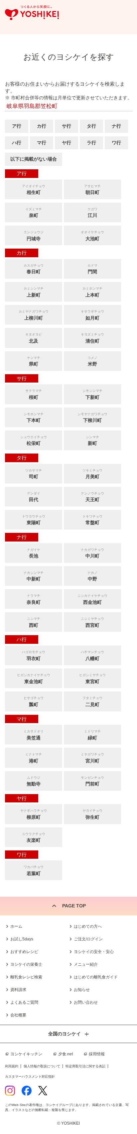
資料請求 (18, 989)
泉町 (33, 212)
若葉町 (34, 870)
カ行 (41, 126)
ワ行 (116, 142)
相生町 (33, 189)
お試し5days (21, 939)
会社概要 (18, 1015)
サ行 (66, 126)
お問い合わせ (86, 1002)
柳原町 (33, 814)
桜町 (33, 394)
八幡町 (92, 655)
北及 (33, 338)
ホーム (16, 926)
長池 (33, 553)
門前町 (92, 781)
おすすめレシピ (24, 951)
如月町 (92, 315)
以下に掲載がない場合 (33, 159)
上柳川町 (34, 315)
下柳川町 (92, 417)
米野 (92, 361)
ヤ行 (66, 142)
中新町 (34, 576)
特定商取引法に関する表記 (85, 1066)
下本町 (34, 417)
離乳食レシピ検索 (26, 977)
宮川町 (92, 757)
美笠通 (34, 734)
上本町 (92, 292)
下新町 (92, 394)
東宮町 (92, 678)
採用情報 (97, 1054)
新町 (92, 440)
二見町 (92, 701)
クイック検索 (122, 1114)
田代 (33, 497)
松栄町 (33, 440)
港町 (33, 757)
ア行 (16, 126)
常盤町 (92, 520)
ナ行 (116, 126)
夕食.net (65, 1054)
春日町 (34, 269)
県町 (33, 361)
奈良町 (34, 599)
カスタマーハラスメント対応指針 (30, 1076)
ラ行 (91, 142)
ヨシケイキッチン (26, 1054)
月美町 (92, 474)
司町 (33, 474)
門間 (92, 269)
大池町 (92, 235)
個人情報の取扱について (42, 1066)
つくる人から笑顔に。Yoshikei (32, 12)
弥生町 (92, 814)
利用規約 (11, 1066)
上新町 (34, 292)
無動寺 (34, 781)
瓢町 (34, 701)
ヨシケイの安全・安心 (94, 951)
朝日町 (92, 189)
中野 (92, 576)
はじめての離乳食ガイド (96, 977)
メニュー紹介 (86, 964)
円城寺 (34, 235)
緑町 (92, 734)
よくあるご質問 (24, 1002)
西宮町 (92, 622)
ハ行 (16, 142)
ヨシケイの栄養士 (26, 964)
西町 (33, 622)
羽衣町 (33, 655)
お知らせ (82, 989)
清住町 (92, 338)
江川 (92, 212)
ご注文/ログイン (88, 939)
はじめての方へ (88, 926)
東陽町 (33, 520)
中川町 (92, 553)
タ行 (91, 126)
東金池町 (33, 678)
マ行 (41, 142)
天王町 (92, 497)
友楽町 (33, 837)
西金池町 (92, 599)
